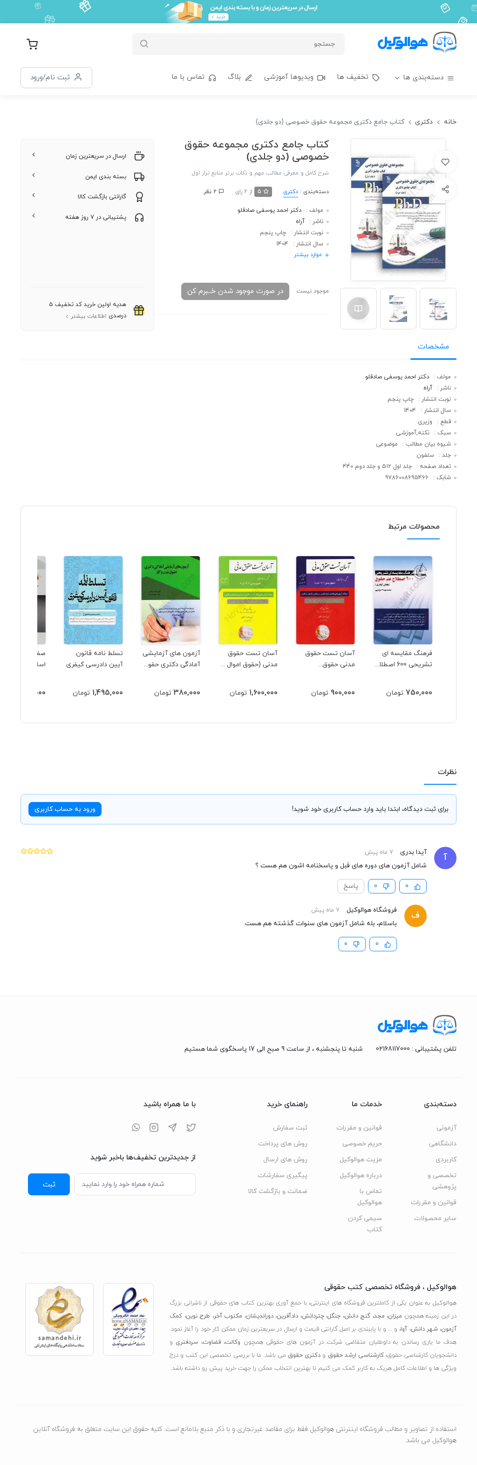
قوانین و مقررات (434, 1202)
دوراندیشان (259, 1316)
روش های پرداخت (282, 1143)
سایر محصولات (435, 1218)
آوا (404, 1329)
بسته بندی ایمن (105, 177)
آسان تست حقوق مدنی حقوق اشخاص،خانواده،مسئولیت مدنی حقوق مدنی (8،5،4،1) (325, 659)
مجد (379, 1316)
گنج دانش (357, 1316)
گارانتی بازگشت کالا (102, 197)
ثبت (49, 1184)
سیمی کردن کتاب (365, 1224)
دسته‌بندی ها (423, 78)
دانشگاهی (443, 1143)
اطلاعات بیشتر (88, 316)
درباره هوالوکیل (361, 1175)
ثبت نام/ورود (50, 77)
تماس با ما (187, 77)
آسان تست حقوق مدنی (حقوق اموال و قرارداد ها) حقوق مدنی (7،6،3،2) (250, 659)
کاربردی (446, 1159)
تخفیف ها (352, 77)
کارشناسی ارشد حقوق (356, 1355)
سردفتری (187, 1342)
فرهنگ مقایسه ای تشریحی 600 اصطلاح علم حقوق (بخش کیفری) (403, 659)
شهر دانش (424, 1329)
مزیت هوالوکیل (361, 1159)
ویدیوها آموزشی (288, 77)
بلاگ (234, 77)
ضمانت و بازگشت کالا (277, 1191)
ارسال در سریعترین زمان (96, 156)
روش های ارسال (285, 1159)
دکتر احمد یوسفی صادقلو (269, 210)
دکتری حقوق (304, 1355)
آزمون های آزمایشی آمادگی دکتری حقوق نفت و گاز (171, 659)
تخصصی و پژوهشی (442, 1181)
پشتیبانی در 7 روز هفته (95, 217)
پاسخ (350, 886)
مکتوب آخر (228, 1316)
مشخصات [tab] (433, 347)
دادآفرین (287, 1316)
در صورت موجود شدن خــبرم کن (235, 291)
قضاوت (212, 1342)
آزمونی (446, 1127)
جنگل (334, 1316)
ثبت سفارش (290, 1127)
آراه (300, 221)
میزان (395, 1316)
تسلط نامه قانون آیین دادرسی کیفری (94, 659)
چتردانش (313, 1316)
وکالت (232, 1342)
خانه (450, 122)
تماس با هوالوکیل (369, 1197)
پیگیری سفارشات (282, 1175)
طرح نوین (198, 1316)
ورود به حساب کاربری (64, 809)
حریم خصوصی (362, 1143)
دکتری (424, 122)
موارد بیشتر (308, 254)
